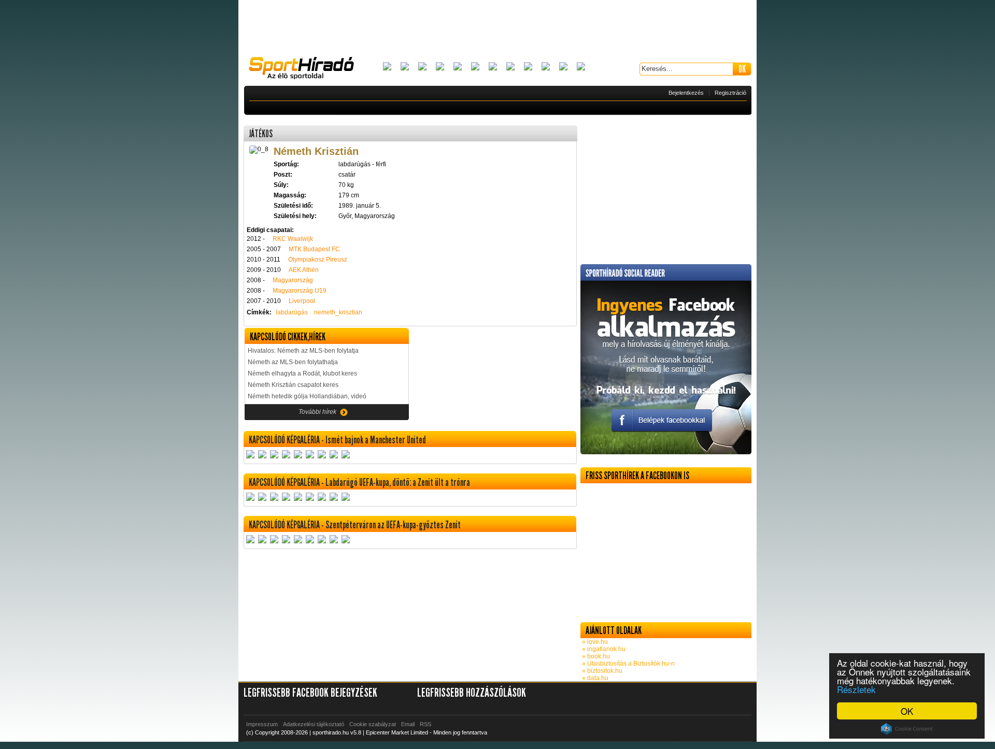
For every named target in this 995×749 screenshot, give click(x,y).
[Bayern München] (440, 67)
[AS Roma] (581, 67)
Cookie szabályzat (372, 724)
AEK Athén (304, 269)
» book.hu (595, 656)
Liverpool (302, 301)
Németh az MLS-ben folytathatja (293, 362)
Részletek (856, 689)
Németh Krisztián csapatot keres (293, 384)
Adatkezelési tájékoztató (313, 724)
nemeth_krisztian (338, 312)
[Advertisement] (497, 28)
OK (907, 710)
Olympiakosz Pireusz (317, 259)
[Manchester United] (546, 67)
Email (408, 724)
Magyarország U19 (299, 290)
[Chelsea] (457, 67)
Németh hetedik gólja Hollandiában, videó (307, 396)
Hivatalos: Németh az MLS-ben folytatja (303, 350)
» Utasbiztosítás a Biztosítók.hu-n (627, 663)
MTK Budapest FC (314, 249)
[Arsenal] (405, 67)
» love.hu (594, 641)
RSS (425, 724)
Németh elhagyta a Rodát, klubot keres (302, 373)
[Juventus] (493, 67)
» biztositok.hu (601, 670)
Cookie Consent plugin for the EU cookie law (907, 728)
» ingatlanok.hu (603, 649)
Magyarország (293, 280)
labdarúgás (292, 312)
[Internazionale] (475, 67)
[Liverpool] (510, 67)
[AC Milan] (387, 67)
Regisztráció (730, 93)
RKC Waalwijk (293, 238)
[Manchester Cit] (528, 67)
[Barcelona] (422, 67)
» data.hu (594, 678)
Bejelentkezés (686, 93)
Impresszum (262, 724)
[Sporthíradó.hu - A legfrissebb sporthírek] (306, 69)
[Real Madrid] (563, 67)
